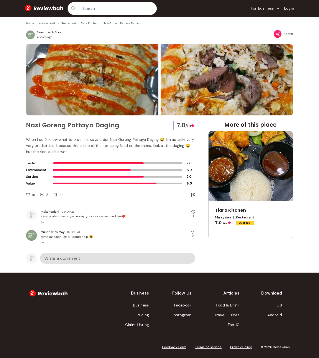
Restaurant (68, 23)
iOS (279, 305)
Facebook (182, 305)
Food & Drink (228, 305)
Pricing (143, 315)
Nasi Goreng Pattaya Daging (122, 23)
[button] (159, 79)
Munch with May (49, 32)
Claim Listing (137, 324)
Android (274, 315)
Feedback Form (174, 347)
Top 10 (234, 324)
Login (289, 8)
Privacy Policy (241, 347)
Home (30, 23)
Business (141, 305)
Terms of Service (208, 347)
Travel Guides (227, 315)
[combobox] (118, 8)
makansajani (50, 211)
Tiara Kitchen (89, 23)
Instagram (182, 315)
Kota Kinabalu (47, 23)
